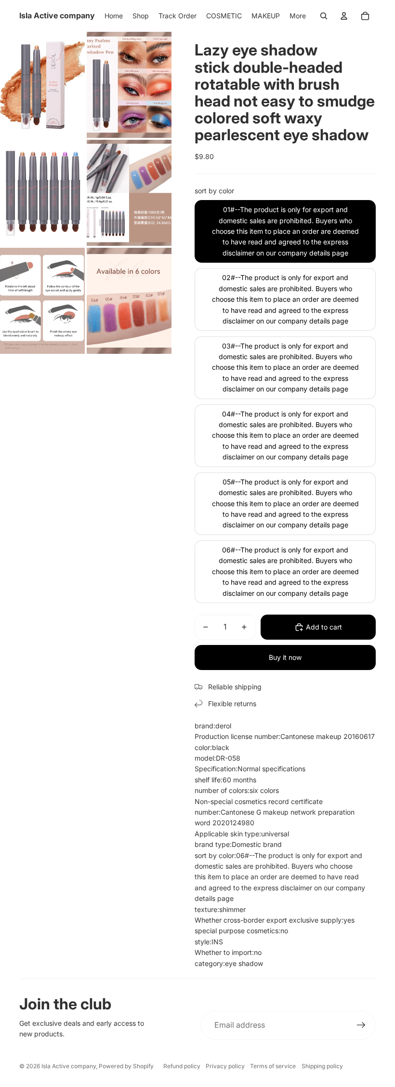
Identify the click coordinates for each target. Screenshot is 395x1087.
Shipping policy (322, 1066)
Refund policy (181, 1066)
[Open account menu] (344, 16)
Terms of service (273, 1066)
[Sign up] (361, 1025)
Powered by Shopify (126, 1066)
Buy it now (285, 657)
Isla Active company (68, 1066)
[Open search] (323, 16)
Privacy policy (225, 1066)
